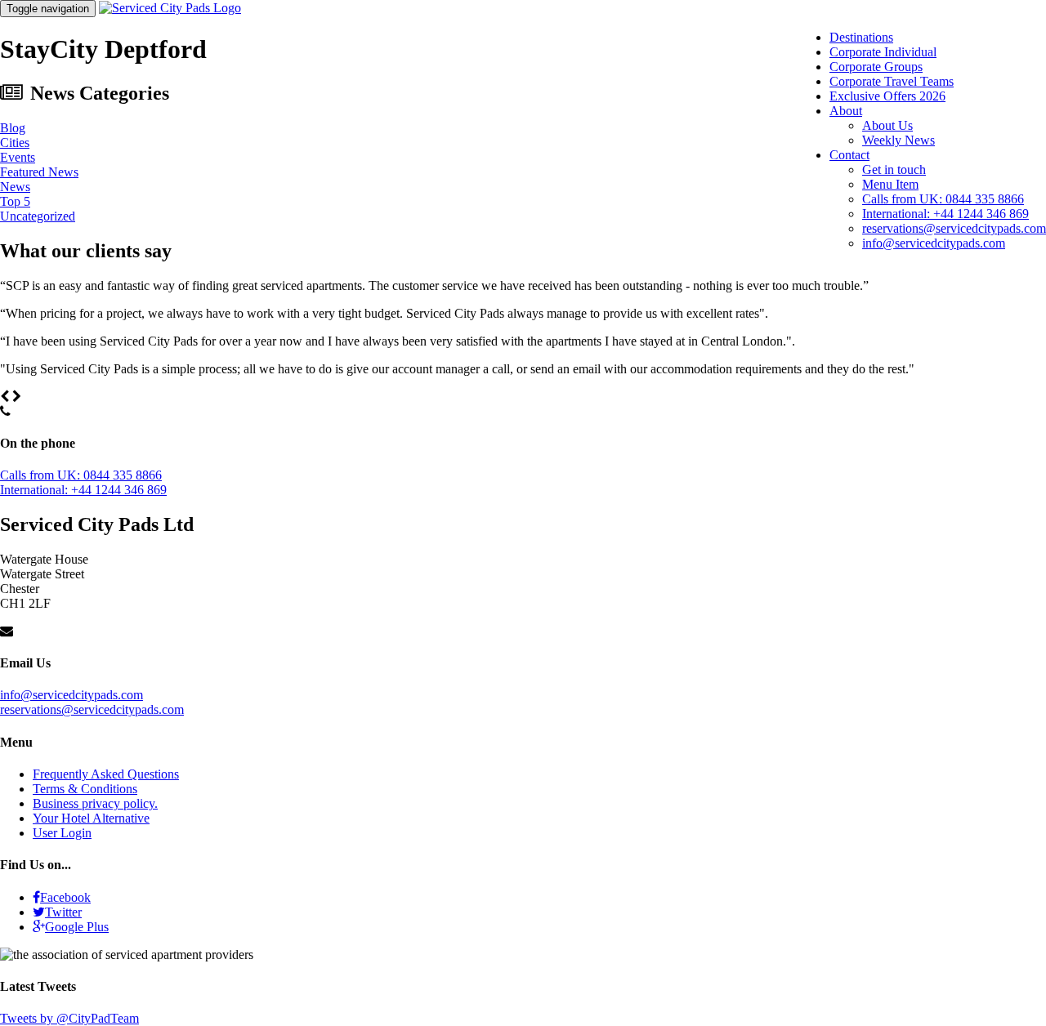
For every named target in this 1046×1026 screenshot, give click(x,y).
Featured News (39, 172)
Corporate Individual (882, 52)
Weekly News (898, 140)
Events (17, 157)
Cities (14, 142)
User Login (62, 833)
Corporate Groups (876, 67)
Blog (12, 128)
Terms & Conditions (85, 789)
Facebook (65, 897)
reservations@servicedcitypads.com (954, 228)
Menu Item (890, 184)
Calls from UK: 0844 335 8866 (943, 199)
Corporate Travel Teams (891, 81)
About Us (887, 125)
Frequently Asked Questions (106, 774)
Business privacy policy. (95, 803)
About (845, 111)
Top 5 (15, 201)
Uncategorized (37, 216)
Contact (849, 155)
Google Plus (77, 927)
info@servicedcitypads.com (933, 243)
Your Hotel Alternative (91, 818)
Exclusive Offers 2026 (887, 96)
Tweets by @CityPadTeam (69, 1018)
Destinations (861, 37)
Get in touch (894, 169)
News (15, 187)
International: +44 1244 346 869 (945, 214)
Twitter (63, 912)
